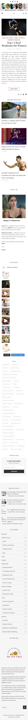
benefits (5, 371)
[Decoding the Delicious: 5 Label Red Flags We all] (6, 275)
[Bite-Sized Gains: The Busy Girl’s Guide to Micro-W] (6, 330)
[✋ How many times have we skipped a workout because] (6, 312)
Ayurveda (15, 364)
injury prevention (8, 393)
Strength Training (14, 40)
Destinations (6, 605)
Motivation (6, 407)
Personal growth (8, 410)
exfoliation (6, 384)
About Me (4, 534)
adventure (6, 364)
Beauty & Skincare (7, 624)
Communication (15, 371)
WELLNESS (5, 449)
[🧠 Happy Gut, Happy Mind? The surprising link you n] (6, 348)
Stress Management (8, 436)
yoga (4, 552)
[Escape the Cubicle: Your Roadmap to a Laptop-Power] (6, 302)
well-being (21, 446)
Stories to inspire (7, 582)
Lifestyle (22, 38)
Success (5, 442)
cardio (4, 541)
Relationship (21, 496)
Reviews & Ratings (6, 586)
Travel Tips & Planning (8, 613)
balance (5, 367)
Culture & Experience (8, 601)
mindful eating (7, 403)
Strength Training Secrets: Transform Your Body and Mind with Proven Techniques (14, 175)
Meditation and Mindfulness (13, 523)
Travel (3, 598)
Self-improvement (8, 426)
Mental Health (7, 397)
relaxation (17, 416)
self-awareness (16, 420)
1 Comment (18, 49)
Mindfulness (19, 403)
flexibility (17, 387)
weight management (9, 446)
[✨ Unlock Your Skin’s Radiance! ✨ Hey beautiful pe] (6, 339)
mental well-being (8, 400)
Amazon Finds (6, 590)
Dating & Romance (8, 567)
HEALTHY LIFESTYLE (8, 390)
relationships (7, 416)
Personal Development (9, 579)
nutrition (15, 407)
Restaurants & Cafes (8, 594)
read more (14, 89)
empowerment (7, 381)
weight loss (13, 442)
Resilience (6, 420)
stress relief (20, 439)
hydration (19, 390)
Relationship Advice (9, 413)
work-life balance (16, 449)
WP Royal (17, 717)
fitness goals (7, 387)
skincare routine (8, 429)
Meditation (20, 393)
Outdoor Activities (7, 609)
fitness (15, 384)
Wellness (21, 523)
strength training (8, 432)
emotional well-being (9, 377)
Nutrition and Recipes (20, 512)
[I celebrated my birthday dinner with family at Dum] (6, 321)
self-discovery (15, 423)
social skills (20, 429)
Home (16, 38)
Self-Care (5, 423)
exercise (16, 381)
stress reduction (8, 439)
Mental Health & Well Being (10, 631)
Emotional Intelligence (10, 374)
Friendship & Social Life (13, 496)
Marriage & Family (7, 575)
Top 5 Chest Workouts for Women (14, 44)
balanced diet (14, 367)
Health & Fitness (7, 38)
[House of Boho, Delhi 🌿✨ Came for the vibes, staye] (6, 293)
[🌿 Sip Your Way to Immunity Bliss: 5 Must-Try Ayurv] (6, 284)
